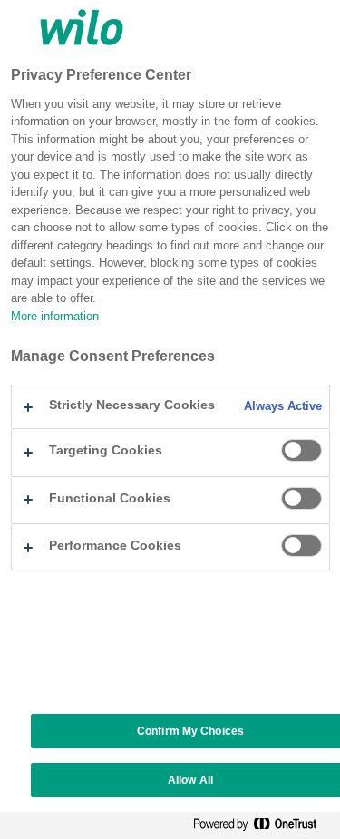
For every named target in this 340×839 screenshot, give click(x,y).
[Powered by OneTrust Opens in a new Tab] (262, 827)
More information (55, 316)
